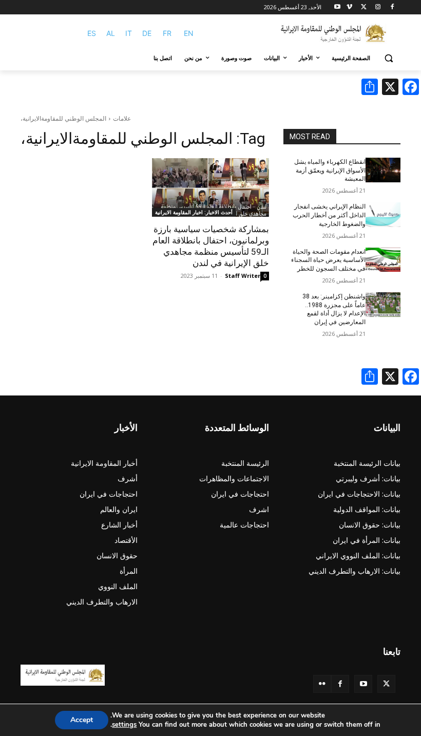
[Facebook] (392, 7)
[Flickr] (322, 684)
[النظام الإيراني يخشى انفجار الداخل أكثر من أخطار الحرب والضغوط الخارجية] (383, 214)
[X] (364, 7)
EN (189, 33)
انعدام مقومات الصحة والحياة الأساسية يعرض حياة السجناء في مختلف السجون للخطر (328, 260)
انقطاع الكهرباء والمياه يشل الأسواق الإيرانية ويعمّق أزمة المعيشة (330, 170)
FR (167, 33)
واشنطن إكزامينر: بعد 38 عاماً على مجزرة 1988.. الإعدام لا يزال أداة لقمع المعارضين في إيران (334, 309)
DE (146, 33)
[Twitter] (386, 684)
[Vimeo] (349, 7)
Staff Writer (242, 275)
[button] (388, 58)
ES (91, 33)
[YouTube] (363, 684)
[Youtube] (337, 7)
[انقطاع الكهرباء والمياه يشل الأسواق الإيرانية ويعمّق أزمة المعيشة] (383, 170)
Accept (81, 720)
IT (128, 33)
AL (110, 33)
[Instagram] (378, 7)
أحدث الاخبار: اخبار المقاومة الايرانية (194, 212)
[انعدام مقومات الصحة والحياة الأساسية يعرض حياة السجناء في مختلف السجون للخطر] (383, 260)
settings (124, 724)
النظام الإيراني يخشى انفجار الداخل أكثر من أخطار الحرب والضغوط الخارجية (329, 215)
